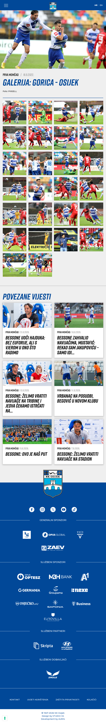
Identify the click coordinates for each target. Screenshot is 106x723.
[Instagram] (42, 509)
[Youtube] (63, 509)
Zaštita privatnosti (67, 699)
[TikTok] (74, 509)
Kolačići (91, 699)
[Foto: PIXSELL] (14, 112)
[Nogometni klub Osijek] (53, 7)
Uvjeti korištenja (37, 699)
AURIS (61, 719)
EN (101, 5)
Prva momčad (11, 74)
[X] (53, 509)
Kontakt (15, 699)
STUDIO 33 (58, 716)
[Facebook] (31, 509)
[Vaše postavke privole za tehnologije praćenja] (4, 718)
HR (96, 5)
